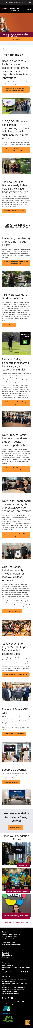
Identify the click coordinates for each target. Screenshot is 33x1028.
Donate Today (16, 39)
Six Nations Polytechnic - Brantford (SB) (13, 987)
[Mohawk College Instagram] (8, 998)
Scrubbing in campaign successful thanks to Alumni (16, 916)
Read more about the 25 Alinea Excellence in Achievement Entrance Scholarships (16, 150)
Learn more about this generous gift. (14, 733)
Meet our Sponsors (9, 325)
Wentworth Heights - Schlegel (10, 993)
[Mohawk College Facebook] (2, 998)
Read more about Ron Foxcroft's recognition (16, 535)
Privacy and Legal (7, 955)
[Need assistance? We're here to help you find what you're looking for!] (27, 1022)
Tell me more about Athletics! (12, 611)
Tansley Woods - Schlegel (9, 991)
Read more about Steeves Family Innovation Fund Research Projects (16, 89)
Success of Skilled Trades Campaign (17, 891)
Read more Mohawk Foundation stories (16, 922)
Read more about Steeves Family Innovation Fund (15, 469)
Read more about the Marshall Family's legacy (16, 403)
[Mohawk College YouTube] (12, 998)
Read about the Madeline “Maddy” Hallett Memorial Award (16, 263)
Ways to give (5, 957)
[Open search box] (29, 2)
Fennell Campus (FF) (8, 965)
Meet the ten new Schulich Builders (13, 211)
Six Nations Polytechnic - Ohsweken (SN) (13, 989)
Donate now (15, 827)
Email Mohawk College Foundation (12, 944)
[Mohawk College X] (5, 998)
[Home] (10, 9)
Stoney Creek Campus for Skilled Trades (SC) (15, 971)
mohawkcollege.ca (10, 1004)
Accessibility (5, 953)
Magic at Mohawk (23, 865)
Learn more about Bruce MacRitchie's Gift (15, 674)
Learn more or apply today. (11, 782)
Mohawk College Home (17, 2)
